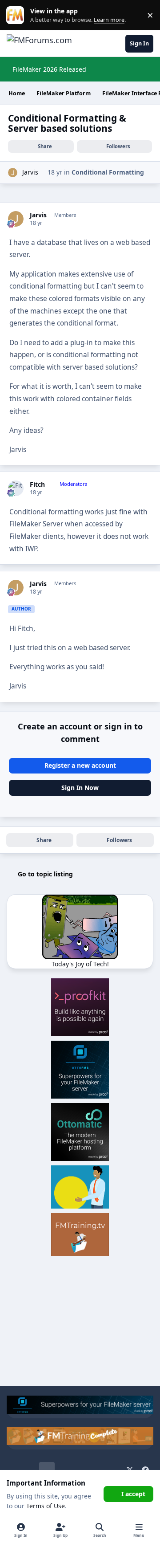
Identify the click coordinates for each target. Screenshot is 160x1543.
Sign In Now (80, 787)
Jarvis (30, 172)
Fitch (37, 484)
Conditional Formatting (108, 172)
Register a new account (80, 765)
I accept (133, 1494)
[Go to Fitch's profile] (16, 488)
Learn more (17, 15)
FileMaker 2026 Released (49, 69)
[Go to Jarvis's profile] (12, 172)
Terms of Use (45, 1506)
